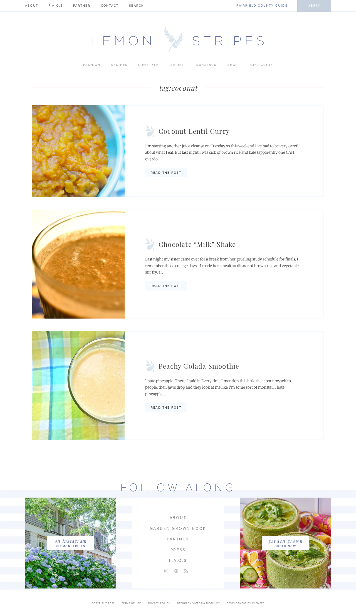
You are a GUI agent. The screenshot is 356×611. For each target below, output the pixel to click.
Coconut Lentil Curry (194, 130)
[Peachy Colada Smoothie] (78, 385)
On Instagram (70, 541)
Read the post (166, 173)
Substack (206, 65)
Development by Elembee (245, 603)
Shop (314, 5)
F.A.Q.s (56, 6)
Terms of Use (131, 603)
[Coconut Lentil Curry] (78, 151)
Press (178, 550)
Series (177, 65)
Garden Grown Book (178, 528)
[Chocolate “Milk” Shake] (78, 264)
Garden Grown (285, 541)
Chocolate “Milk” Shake (197, 244)
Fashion (91, 65)
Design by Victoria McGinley (198, 603)
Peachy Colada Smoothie (199, 365)
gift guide (261, 65)
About (31, 6)
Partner (81, 6)
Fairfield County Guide (261, 6)
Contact (109, 6)
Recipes (119, 65)
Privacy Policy (159, 603)
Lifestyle (148, 65)
